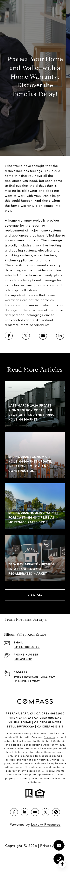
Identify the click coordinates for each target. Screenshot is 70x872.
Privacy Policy (52, 846)
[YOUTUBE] (35, 812)
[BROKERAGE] (56, 812)
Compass (49, 737)
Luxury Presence (45, 824)
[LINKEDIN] (24, 812)
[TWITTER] (45, 812)
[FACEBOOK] (14, 812)
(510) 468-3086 (23, 659)
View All (35, 594)
